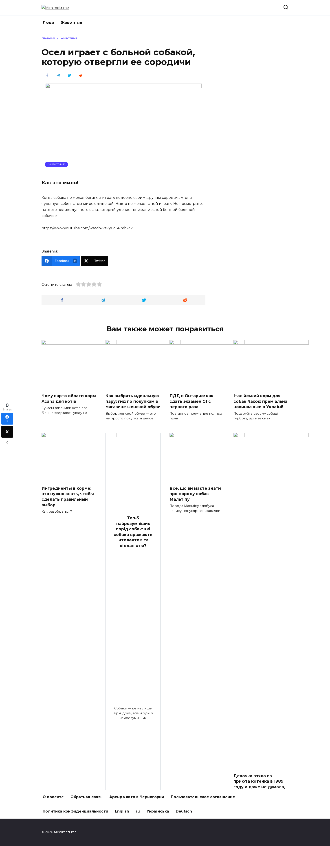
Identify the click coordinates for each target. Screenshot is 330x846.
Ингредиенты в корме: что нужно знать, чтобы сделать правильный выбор (68, 496)
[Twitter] (7, 432)
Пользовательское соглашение (203, 797)
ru (138, 811)
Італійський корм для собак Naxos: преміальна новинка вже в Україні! (260, 401)
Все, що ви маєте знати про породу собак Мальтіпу (195, 494)
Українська (158, 811)
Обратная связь (86, 797)
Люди (48, 22)
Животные (71, 22)
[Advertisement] (254, 104)
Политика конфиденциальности (75, 811)
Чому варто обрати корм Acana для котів (69, 398)
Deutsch (184, 811)
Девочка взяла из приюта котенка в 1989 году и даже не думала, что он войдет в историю (259, 786)
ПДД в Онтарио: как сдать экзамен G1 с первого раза (191, 401)
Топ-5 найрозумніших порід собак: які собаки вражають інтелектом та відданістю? (133, 532)
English (122, 811)
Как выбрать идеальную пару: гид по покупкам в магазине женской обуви (133, 401)
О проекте (53, 797)
